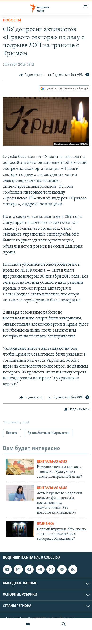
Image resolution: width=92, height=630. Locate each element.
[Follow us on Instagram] (18, 569)
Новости (12, 20)
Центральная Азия (52, 462)
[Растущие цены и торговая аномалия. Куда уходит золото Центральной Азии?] (20, 467)
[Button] (30, 75)
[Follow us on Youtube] (7, 569)
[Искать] (64, 624)
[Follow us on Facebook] (29, 569)
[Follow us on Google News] (61, 569)
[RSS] (72, 569)
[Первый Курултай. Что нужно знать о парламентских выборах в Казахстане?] (20, 529)
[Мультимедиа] (28, 624)
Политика (45, 524)
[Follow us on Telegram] (40, 569)
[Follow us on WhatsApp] (50, 569)
